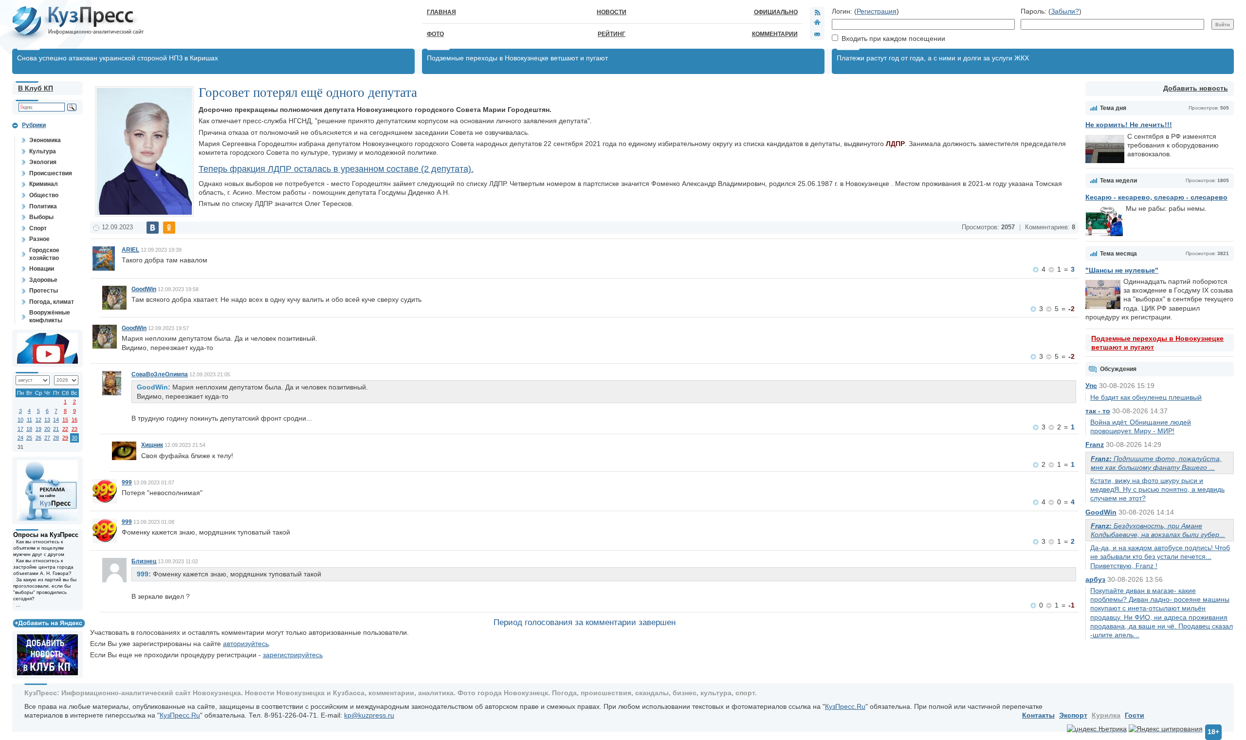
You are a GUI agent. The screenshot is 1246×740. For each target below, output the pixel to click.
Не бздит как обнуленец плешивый (1146, 397)
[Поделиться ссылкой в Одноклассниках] (169, 228)
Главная (441, 12)
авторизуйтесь (246, 644)
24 (20, 438)
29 (65, 438)
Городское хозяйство (44, 254)
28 (56, 438)
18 (29, 429)
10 (20, 420)
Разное (39, 239)
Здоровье (43, 280)
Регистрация (877, 11)
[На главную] (817, 23)
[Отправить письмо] (817, 34)
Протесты (43, 290)
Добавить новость (1195, 88)
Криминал (43, 184)
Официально (776, 12)
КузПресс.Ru (845, 706)
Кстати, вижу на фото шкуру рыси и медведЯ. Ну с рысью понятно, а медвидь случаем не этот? (1157, 489)
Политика (43, 206)
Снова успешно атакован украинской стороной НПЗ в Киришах (117, 58)
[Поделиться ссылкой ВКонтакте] (153, 228)
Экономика (45, 140)
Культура (42, 151)
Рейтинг (611, 34)
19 (38, 429)
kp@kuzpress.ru (369, 715)
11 (29, 420)
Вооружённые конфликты (49, 316)
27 (47, 438)
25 (29, 438)
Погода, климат (51, 301)
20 (47, 429)
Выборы (41, 217)
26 (38, 438)
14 (56, 420)
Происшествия (50, 173)
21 (56, 429)
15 (65, 420)
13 (47, 420)
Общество (43, 195)
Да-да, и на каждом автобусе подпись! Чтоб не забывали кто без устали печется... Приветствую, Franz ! (1160, 556)
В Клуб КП (35, 88)
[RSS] (817, 12)
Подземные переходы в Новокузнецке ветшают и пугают (517, 58)
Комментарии (775, 34)
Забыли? (1065, 11)
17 (20, 429)
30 (74, 438)
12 (38, 420)
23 (74, 429)
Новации (41, 268)
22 (65, 429)
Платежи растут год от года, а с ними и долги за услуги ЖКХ (933, 58)
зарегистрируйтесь (293, 655)
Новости (611, 12)
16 (74, 420)
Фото (435, 34)
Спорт (38, 228)
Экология (42, 162)
